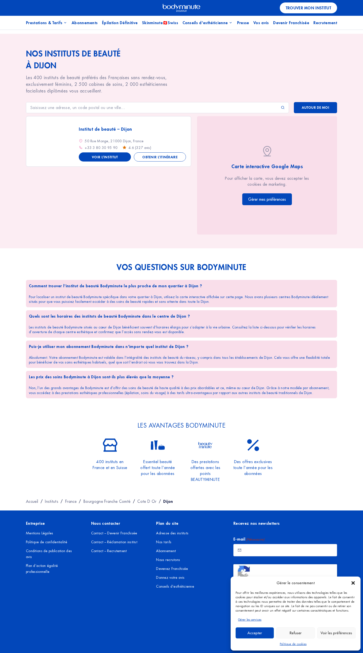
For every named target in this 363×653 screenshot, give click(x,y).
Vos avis (261, 22)
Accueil (32, 501)
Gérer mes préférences (267, 199)
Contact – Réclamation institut (114, 542)
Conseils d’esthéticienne (175, 586)
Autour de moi (315, 107)
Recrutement (325, 22)
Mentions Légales (39, 533)
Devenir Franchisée (291, 22)
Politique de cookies (293, 644)
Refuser (296, 633)
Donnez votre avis (170, 577)
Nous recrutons (168, 560)
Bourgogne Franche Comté (106, 501)
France (71, 501)
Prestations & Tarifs (44, 22)
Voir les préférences (336, 633)
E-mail (248, 539)
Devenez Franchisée (172, 568)
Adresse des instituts (172, 533)
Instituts (51, 501)
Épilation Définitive (120, 22)
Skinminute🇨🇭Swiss (160, 22)
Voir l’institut (105, 157)
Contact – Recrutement (109, 551)
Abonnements (85, 22)
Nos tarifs (163, 542)
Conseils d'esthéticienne (205, 22)
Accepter (254, 633)
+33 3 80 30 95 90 (101, 147)
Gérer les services (250, 620)
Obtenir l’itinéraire (160, 157)
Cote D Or (146, 501)
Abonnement (166, 551)
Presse (243, 22)
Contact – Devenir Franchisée (114, 533)
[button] (353, 582)
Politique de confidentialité (46, 542)
